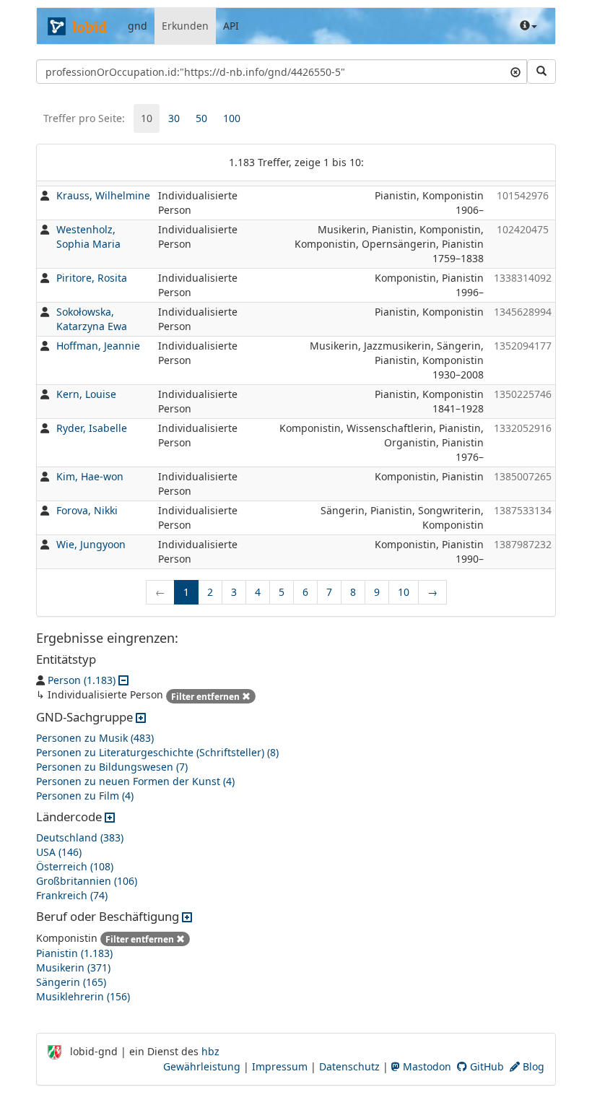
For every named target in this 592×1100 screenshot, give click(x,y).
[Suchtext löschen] (515, 71)
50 (201, 118)
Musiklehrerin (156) (83, 996)
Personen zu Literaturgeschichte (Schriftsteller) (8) (157, 752)
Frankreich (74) (72, 895)
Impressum (280, 1066)
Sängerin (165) (71, 982)
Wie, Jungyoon (91, 544)
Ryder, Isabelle (91, 428)
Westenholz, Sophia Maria (88, 236)
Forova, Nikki (87, 510)
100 (231, 118)
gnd (137, 26)
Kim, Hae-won (89, 476)
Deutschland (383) (79, 837)
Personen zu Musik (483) (95, 738)
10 (146, 118)
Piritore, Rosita (91, 278)
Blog (532, 1066)
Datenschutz (349, 1066)
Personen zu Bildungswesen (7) (112, 767)
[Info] (528, 26)
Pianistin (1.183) (74, 953)
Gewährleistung (201, 1066)
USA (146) (59, 852)
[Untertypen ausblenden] (123, 680)
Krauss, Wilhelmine (103, 195)
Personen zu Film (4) (85, 795)
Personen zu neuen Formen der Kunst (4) (135, 781)
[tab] (147, 118)
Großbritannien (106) (86, 881)
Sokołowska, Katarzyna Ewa (91, 319)
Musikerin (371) (73, 967)
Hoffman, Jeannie (98, 345)
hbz (210, 1051)
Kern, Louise (86, 394)
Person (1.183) (82, 680)
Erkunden (185, 26)
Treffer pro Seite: (84, 118)
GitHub (485, 1066)
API (231, 26)
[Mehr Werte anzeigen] (141, 717)
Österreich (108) (74, 866)
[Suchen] (541, 71)
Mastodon (425, 1066)
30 (174, 118)
